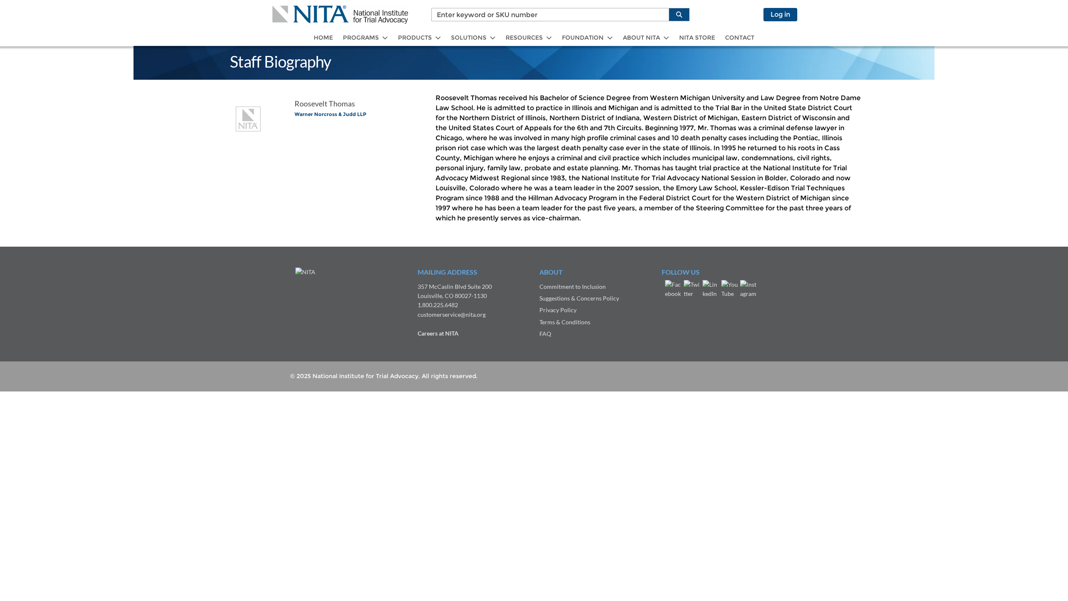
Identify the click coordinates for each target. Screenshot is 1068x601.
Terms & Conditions (564, 322)
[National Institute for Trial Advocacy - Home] (340, 15)
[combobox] (547, 14)
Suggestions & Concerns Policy (579, 298)
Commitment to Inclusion (572, 286)
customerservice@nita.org (452, 314)
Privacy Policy (558, 309)
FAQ (545, 333)
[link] (323, 37)
